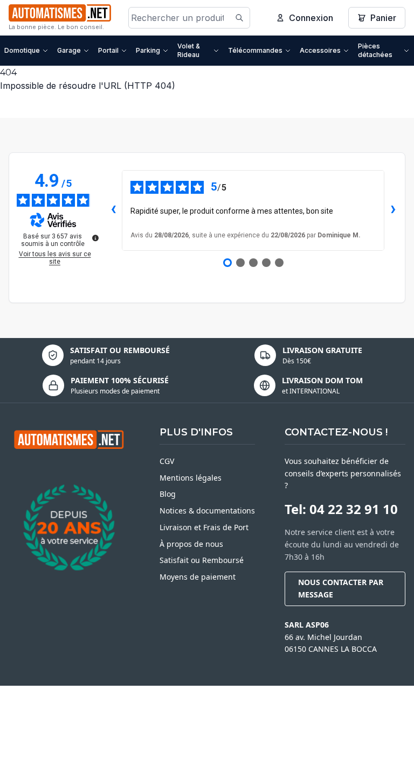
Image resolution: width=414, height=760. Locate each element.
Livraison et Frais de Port (204, 527)
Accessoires (320, 50)
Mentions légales (191, 478)
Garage (69, 50)
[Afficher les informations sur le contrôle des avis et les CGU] (95, 238)
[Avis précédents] (113, 210)
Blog (168, 494)
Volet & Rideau (188, 50)
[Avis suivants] (393, 210)
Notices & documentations (207, 510)
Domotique (22, 50)
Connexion (311, 17)
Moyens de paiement (198, 577)
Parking (148, 50)
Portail (108, 50)
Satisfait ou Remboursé (202, 560)
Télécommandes (255, 50)
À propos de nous (191, 544)
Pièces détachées (375, 50)
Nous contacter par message (340, 588)
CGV (167, 461)
